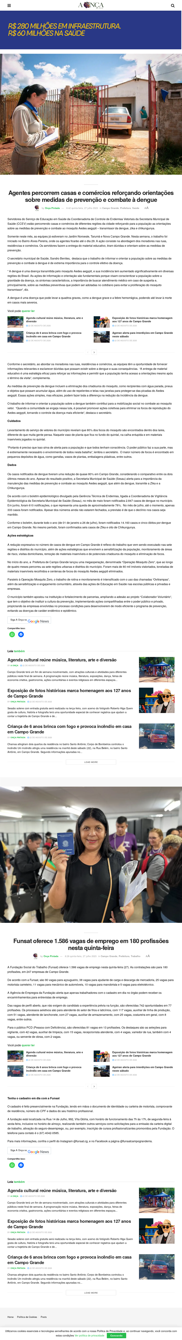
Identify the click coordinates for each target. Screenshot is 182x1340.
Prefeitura (125, 208)
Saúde (135, 208)
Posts (44, 1317)
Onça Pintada (52, 208)
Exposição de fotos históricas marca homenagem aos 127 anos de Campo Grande (142, 319)
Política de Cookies (27, 1317)
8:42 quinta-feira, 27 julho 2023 (82, 208)
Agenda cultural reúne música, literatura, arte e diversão (54, 319)
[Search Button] (173, 5)
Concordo (116, 1335)
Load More (91, 762)
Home (10, 1317)
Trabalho (135, 956)
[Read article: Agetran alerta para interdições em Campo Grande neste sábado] (102, 336)
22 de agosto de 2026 (39, 325)
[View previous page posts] (87, 352)
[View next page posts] (94, 352)
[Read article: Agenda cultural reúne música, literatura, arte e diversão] (15, 322)
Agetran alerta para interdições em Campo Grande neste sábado (142, 334)
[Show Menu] (9, 5)
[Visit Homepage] (91, 5)
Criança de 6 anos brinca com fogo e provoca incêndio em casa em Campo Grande (53, 334)
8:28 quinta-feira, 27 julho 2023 (81, 956)
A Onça (14, 665)
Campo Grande (110, 208)
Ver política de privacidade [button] (89, 1335)
